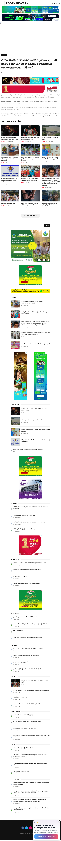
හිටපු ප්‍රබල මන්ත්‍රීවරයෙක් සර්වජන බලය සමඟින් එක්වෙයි (11, 571)
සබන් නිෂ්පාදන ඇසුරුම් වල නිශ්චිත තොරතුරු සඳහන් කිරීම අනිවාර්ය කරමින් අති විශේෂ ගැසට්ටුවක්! (11, 737)
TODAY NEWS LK (17, 3)
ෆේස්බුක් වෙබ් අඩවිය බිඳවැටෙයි (11, 773)
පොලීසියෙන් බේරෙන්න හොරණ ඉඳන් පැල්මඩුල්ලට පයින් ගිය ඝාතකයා (51, 195)
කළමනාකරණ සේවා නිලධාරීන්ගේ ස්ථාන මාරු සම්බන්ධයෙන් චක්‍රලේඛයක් (10, 150)
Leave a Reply (31, 215)
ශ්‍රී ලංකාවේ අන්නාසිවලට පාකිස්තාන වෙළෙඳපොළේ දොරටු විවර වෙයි (11, 625)
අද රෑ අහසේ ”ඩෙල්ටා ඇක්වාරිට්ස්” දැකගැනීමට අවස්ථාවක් (11, 722)
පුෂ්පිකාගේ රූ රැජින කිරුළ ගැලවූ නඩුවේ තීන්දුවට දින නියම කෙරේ (11, 523)
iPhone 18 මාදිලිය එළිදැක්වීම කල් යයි (11, 749)
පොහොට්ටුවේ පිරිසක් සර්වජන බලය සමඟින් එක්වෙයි (11, 584)
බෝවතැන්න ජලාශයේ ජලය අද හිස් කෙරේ (51, 130)
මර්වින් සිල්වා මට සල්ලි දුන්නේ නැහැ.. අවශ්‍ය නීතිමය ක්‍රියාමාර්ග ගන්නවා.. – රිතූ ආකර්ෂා (11, 509)
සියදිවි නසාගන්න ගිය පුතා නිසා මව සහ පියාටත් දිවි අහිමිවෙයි (11, 649)
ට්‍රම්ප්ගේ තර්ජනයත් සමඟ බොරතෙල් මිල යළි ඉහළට (11, 656)
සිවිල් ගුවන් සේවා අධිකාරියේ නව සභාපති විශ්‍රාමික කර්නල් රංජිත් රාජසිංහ (10, 171)
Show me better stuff (46, 836)
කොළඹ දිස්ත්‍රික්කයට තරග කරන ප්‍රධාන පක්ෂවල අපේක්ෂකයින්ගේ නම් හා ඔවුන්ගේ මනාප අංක (11, 810)
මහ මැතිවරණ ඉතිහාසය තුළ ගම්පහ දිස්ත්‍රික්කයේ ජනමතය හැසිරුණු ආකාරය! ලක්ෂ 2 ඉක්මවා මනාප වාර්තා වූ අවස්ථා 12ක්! (11, 793)
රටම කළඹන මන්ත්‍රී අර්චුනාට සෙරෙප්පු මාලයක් (11, 530)
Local (4, 54)
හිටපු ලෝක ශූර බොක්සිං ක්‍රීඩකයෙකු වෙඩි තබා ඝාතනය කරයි (30, 130)
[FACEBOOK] (50, 3)
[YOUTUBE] (54, 3)
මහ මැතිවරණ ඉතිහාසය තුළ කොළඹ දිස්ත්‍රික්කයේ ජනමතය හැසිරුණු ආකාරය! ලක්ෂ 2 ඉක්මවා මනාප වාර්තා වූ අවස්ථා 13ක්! (11, 801)
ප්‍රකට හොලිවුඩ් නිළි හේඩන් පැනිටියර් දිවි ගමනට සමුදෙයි (11, 670)
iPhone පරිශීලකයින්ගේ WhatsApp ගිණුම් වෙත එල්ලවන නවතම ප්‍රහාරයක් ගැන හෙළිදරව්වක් (11, 757)
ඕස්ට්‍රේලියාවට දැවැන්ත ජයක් (10, 195)
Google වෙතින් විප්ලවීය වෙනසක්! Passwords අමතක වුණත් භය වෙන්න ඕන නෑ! (11, 765)
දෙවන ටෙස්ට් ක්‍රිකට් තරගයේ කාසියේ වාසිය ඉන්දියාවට (11, 705)
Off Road (3, 141)
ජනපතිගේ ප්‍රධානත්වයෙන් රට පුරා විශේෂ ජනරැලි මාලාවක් (15, 345)
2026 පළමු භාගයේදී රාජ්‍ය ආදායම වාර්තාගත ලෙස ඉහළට (11, 638)
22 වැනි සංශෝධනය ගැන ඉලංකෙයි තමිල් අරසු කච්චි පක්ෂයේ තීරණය (11, 564)
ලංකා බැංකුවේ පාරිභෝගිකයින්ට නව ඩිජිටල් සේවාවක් (11, 618)
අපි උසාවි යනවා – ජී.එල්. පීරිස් (11, 577)
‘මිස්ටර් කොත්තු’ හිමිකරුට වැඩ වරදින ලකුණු (11, 516)
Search (12, 222)
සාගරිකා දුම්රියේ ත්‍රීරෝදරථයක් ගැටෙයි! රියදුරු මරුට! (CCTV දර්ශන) (10, 130)
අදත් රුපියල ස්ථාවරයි (11, 632)
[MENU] (2, 3)
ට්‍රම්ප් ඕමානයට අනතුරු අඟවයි (11, 663)
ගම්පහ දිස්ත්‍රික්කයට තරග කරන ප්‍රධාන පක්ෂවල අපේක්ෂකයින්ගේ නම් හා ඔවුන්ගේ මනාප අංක (11, 784)
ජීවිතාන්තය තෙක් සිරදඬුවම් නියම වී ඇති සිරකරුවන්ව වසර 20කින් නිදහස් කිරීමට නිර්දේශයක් (15, 335)
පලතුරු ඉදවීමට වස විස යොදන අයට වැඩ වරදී (11, 729)
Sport (22, 141)
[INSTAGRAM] (52, 3)
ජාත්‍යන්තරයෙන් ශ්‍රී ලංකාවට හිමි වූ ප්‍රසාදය (11, 716)
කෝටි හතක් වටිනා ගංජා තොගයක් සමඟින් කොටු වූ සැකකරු (30, 195)
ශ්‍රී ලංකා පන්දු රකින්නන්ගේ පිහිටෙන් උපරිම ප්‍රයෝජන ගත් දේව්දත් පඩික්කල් (30, 150)
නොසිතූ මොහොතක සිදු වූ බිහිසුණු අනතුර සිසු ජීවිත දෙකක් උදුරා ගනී (51, 150)
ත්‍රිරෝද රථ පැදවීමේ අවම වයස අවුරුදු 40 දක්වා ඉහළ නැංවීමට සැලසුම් (30, 171)
